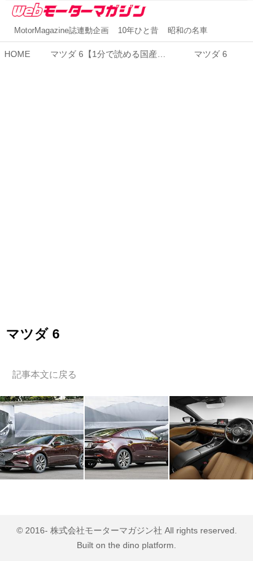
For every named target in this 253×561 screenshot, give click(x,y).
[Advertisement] (126, 191)
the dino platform (141, 545)
